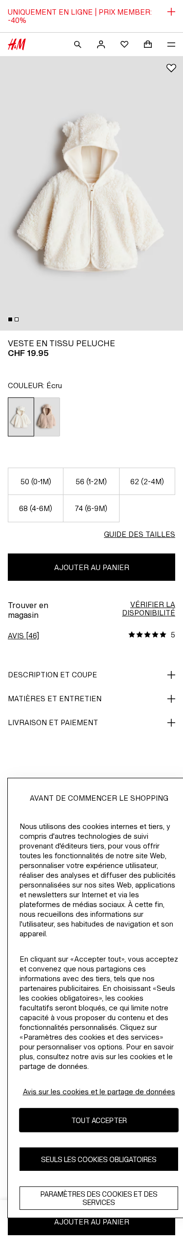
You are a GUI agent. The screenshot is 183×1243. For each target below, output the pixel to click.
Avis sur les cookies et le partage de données (99, 1091)
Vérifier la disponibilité (148, 608)
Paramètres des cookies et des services (99, 1198)
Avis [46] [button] (23, 635)
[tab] (10, 319)
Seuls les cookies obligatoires (99, 1159)
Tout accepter (99, 1120)
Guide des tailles (139, 534)
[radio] (21, 417)
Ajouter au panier (91, 567)
